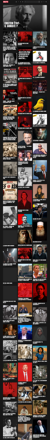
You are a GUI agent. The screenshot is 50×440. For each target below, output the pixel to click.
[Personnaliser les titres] (18, 2)
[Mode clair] (20, 2)
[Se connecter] (44, 1)
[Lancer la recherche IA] (39, 2)
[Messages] (42, 2)
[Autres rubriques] (22, 1)
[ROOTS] (5, 2)
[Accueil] (16, 2)
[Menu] (46, 2)
